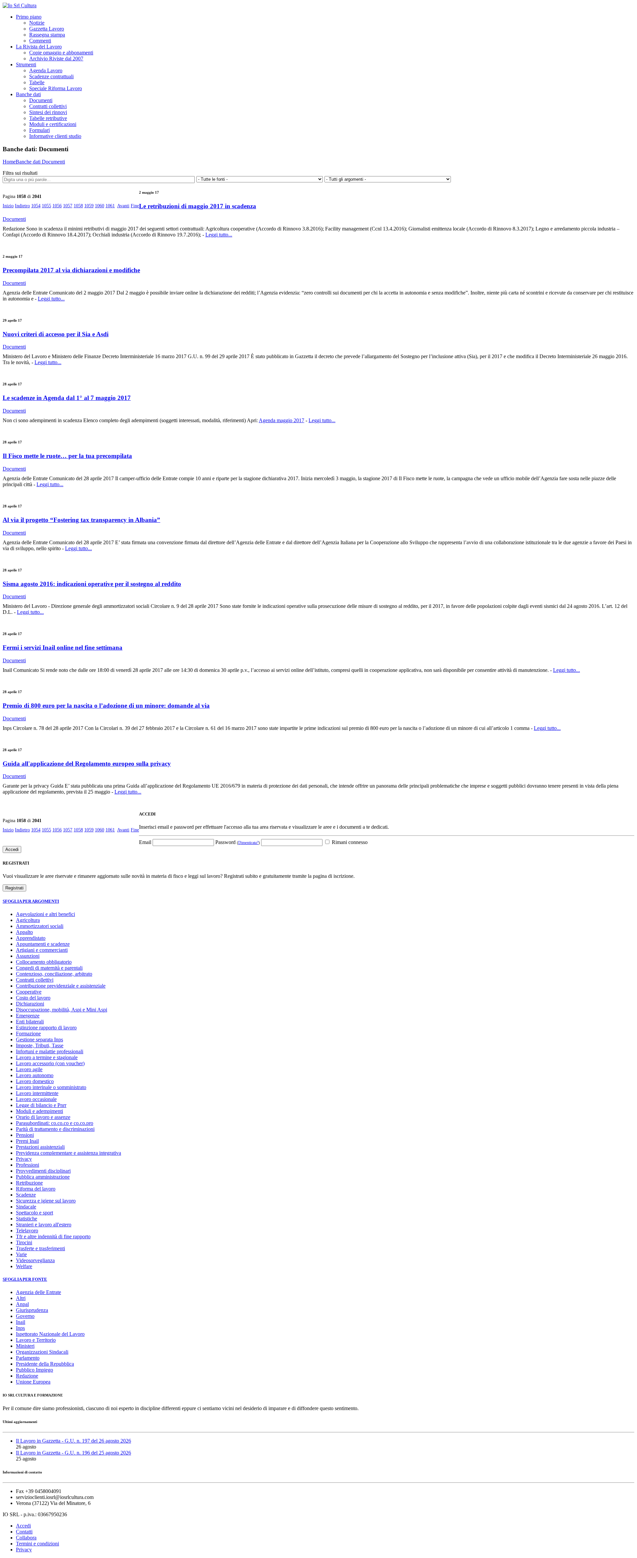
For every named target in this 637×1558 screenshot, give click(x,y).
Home (9, 161)
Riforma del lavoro (35, 1189)
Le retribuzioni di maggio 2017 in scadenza (197, 206)
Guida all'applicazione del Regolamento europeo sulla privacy (87, 763)
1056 (57, 205)
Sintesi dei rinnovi (48, 112)
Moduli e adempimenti (39, 1111)
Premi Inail (27, 1141)
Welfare (24, 1266)
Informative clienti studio (55, 136)
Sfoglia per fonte (25, 1279)
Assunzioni (27, 956)
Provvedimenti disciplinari (43, 1171)
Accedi (23, 1525)
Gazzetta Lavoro (46, 29)
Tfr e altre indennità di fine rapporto (53, 1236)
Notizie (36, 23)
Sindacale (26, 1206)
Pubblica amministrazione (43, 1177)
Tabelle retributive (48, 118)
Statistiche (26, 1218)
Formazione (28, 1033)
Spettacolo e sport (34, 1212)
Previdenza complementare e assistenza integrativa (68, 1153)
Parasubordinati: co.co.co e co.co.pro (54, 1123)
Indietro (22, 205)
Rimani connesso (349, 842)
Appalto (24, 932)
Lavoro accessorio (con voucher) (50, 1063)
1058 (78, 205)
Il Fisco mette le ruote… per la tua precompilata (67, 455)
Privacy (24, 1159)
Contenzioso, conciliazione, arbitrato (54, 974)
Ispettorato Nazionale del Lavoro (50, 1334)
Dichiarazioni (30, 1003)
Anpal (22, 1304)
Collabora (26, 1537)
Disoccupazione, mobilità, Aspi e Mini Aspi (61, 1009)
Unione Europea (33, 1382)
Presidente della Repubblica (45, 1364)
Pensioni (25, 1135)
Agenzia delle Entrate (38, 1292)
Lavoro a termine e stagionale (47, 1057)
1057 (67, 205)
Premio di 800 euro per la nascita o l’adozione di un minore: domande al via (106, 705)
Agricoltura (28, 920)
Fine (135, 205)
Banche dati (28, 94)
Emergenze (27, 1015)
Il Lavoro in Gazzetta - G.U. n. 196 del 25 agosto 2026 (73, 1453)
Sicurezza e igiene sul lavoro (46, 1200)
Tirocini (24, 1242)
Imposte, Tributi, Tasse (39, 1045)
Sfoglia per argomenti (31, 901)
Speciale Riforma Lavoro (55, 88)
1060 (99, 205)
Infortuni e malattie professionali (49, 1051)
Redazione (27, 1376)
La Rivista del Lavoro (39, 46)
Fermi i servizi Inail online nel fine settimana (62, 647)
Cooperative (28, 992)
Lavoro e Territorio (36, 1340)
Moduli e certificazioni (52, 124)
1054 (35, 205)
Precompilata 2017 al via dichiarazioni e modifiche (71, 270)
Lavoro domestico (35, 1081)
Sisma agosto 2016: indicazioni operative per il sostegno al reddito (92, 583)
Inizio (8, 205)
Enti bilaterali (30, 1021)
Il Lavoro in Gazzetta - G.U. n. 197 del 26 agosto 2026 (73, 1441)
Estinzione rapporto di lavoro (46, 1027)
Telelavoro (27, 1230)
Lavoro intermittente (37, 1093)
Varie (21, 1254)
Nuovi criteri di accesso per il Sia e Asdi (55, 334)
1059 (89, 205)
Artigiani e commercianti (42, 950)
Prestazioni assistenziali (40, 1147)
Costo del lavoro (33, 998)
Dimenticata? (248, 842)
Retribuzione (29, 1183)
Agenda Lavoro (45, 70)
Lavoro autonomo (34, 1075)
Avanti (123, 205)
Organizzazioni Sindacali (42, 1352)
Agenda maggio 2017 (281, 420)
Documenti (40, 100)
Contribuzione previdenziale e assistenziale (61, 986)
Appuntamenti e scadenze (43, 944)
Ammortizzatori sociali (39, 926)
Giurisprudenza (32, 1310)
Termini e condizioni (37, 1543)
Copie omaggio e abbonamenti (61, 52)
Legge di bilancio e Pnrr (41, 1105)
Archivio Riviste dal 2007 (56, 58)
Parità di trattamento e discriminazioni (55, 1129)
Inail (20, 1322)
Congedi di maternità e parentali (49, 968)
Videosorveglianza (35, 1260)
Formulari (39, 130)
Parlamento (27, 1358)
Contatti (24, 1531)
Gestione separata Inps (39, 1039)
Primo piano (28, 17)
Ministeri (25, 1346)
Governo (25, 1316)
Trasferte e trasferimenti (40, 1248)
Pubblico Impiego (34, 1370)
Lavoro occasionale (36, 1099)
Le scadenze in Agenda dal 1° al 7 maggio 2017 (67, 397)
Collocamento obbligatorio (44, 962)
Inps (20, 1328)
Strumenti (26, 64)
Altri (21, 1298)
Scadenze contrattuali (51, 76)
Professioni (27, 1165)
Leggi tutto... (218, 234)
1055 (46, 205)
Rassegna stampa (47, 34)
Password (237, 842)
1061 (110, 205)
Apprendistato (30, 938)
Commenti (40, 40)
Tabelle (36, 82)
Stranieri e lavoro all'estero (43, 1224)
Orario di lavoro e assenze (43, 1117)
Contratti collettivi (48, 106)
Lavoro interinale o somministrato (51, 1087)
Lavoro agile (29, 1069)
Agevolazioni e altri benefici (45, 914)
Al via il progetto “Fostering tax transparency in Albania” (81, 519)
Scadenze (26, 1195)
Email (145, 842)
